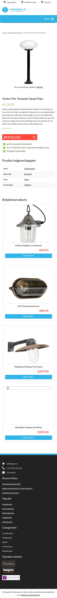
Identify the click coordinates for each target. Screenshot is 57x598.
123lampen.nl (12, 464)
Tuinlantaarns (7, 546)
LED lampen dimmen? (10, 493)
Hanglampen (7, 504)
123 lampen (11, 472)
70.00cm (27, 185)
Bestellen (12, 137)
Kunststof (28, 174)
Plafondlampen (8, 513)
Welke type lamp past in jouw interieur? (17, 488)
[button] (47, 19)
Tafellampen (7, 517)
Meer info (28, 256)
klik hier (40, 87)
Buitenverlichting (15, 33)
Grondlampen (7, 533)
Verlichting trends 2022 (11, 484)
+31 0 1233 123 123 (14, 468)
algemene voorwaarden (30, 595)
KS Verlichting (29, 169)
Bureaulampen (8, 509)
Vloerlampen (7, 522)
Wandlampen (7, 551)
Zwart (26, 179)
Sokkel (4, 542)
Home (4, 33)
